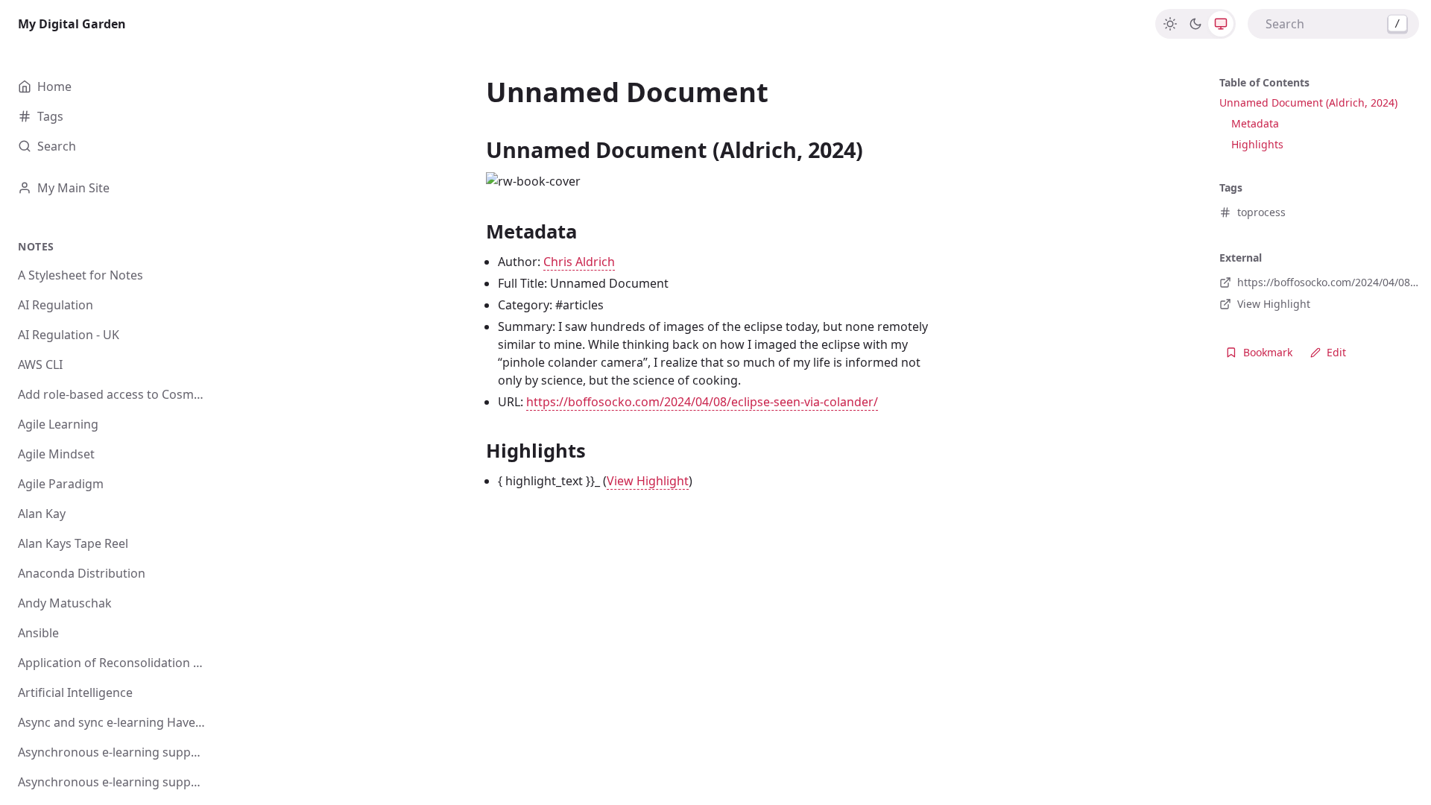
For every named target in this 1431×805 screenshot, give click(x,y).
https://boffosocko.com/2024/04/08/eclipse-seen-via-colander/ (702, 402)
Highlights (1257, 144)
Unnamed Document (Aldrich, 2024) (1308, 102)
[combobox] (1333, 24)
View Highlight (648, 481)
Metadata (1255, 123)
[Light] (1170, 24)
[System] (1220, 24)
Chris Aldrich (579, 261)
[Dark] (1195, 24)
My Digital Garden (72, 24)
